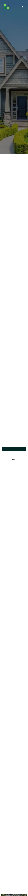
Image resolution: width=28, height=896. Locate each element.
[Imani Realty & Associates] (6, 7)
